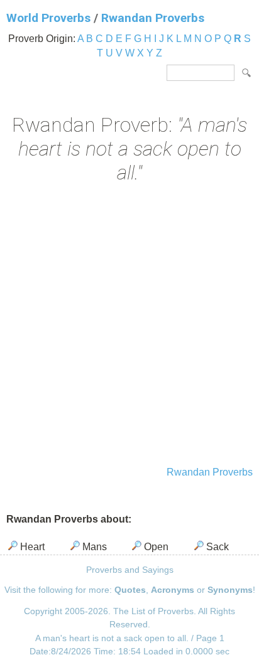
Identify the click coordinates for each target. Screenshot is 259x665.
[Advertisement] (129, 326)
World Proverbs (48, 18)
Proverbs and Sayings (130, 570)
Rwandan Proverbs (152, 18)
